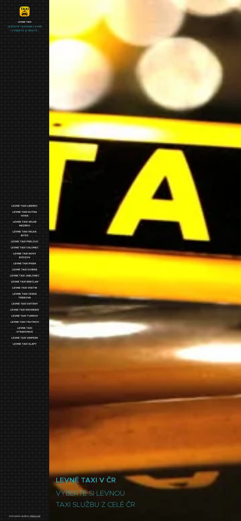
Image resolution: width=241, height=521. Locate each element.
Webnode (35, 516)
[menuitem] (24, 206)
